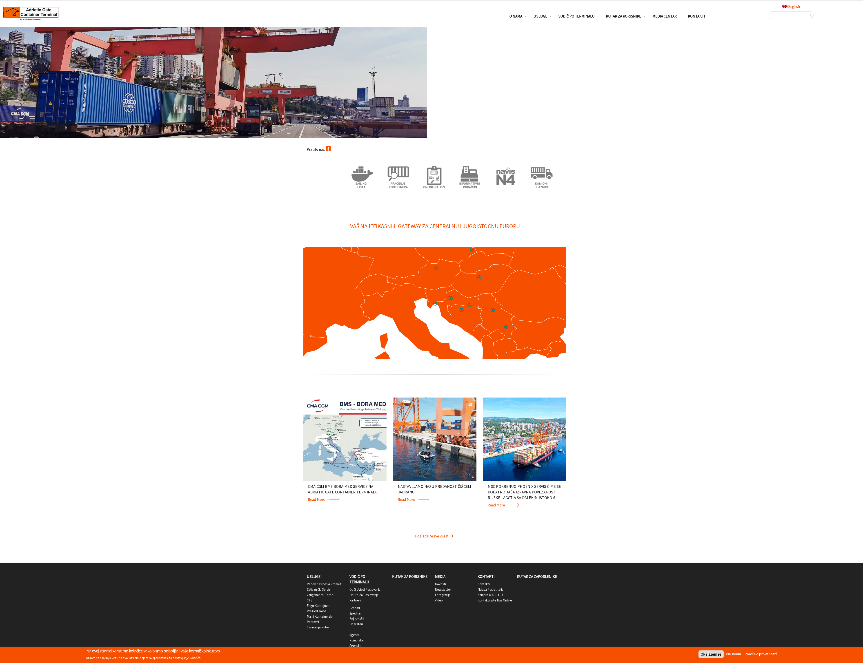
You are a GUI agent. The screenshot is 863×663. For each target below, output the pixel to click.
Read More (316, 499)
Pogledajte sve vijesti (432, 536)
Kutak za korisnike (409, 576)
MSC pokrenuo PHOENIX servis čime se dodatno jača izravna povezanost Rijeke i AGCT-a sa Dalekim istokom (524, 492)
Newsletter (443, 589)
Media (440, 576)
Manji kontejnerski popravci (320, 619)
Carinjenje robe (318, 627)
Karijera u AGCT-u (490, 595)
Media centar (664, 16)
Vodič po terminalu (359, 579)
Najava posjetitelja (490, 589)
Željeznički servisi (319, 589)
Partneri (353, 600)
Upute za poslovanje (364, 595)
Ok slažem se (711, 654)
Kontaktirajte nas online (495, 600)
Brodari (353, 608)
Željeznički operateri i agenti (353, 627)
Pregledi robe (317, 611)
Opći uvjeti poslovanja (364, 589)
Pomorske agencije (353, 643)
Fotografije (443, 595)
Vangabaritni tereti (320, 595)
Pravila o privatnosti (761, 654)
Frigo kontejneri (318, 605)
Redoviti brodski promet (324, 584)
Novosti (440, 584)
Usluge (313, 576)
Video (439, 600)
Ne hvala (733, 654)
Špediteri (353, 613)
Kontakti (486, 576)
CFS (309, 600)
